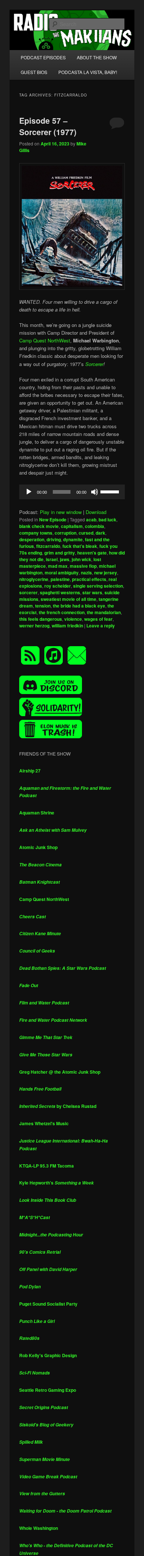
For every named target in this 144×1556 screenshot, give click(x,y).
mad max (58, 566)
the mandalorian (104, 612)
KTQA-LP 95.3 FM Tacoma (46, 1165)
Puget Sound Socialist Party (48, 1303)
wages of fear (98, 619)
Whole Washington (38, 1528)
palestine (60, 579)
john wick (81, 559)
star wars (92, 592)
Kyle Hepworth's (56, 1182)
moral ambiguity (62, 572)
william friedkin (67, 625)
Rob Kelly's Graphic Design (48, 1355)
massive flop (83, 566)
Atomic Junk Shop (38, 847)
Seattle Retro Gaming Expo (47, 1390)
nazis (86, 572)
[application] (72, 492)
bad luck (107, 519)
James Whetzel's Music (44, 1123)
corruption (65, 532)
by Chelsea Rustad (57, 1106)
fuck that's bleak (79, 546)
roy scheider (57, 585)
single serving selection (98, 585)
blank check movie (39, 526)
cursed (86, 532)
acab (91, 519)
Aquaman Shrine (36, 812)
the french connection (62, 612)
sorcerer (28, 592)
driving (54, 539)
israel (52, 559)
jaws (64, 559)
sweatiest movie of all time (68, 599)
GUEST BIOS (34, 72)
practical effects (89, 579)
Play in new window (61, 511)
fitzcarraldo (48, 546)
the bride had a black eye (79, 605)
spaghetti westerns (60, 592)
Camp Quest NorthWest (44, 340)
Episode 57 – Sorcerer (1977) (47, 126)
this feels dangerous (40, 619)
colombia (94, 526)
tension (43, 605)
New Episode (52, 519)
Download (96, 511)
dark (100, 532)
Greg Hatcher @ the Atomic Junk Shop (59, 1072)
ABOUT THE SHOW (97, 57)
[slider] (110, 491)
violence (73, 619)
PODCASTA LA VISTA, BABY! (87, 72)
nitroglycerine (33, 579)
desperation (31, 539)
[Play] (28, 492)
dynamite (73, 539)
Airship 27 (30, 770)
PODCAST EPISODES (43, 57)
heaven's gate (92, 552)
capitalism (72, 526)
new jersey (105, 572)
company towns (35, 532)
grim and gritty (59, 552)
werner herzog (34, 625)
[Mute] (94, 492)
